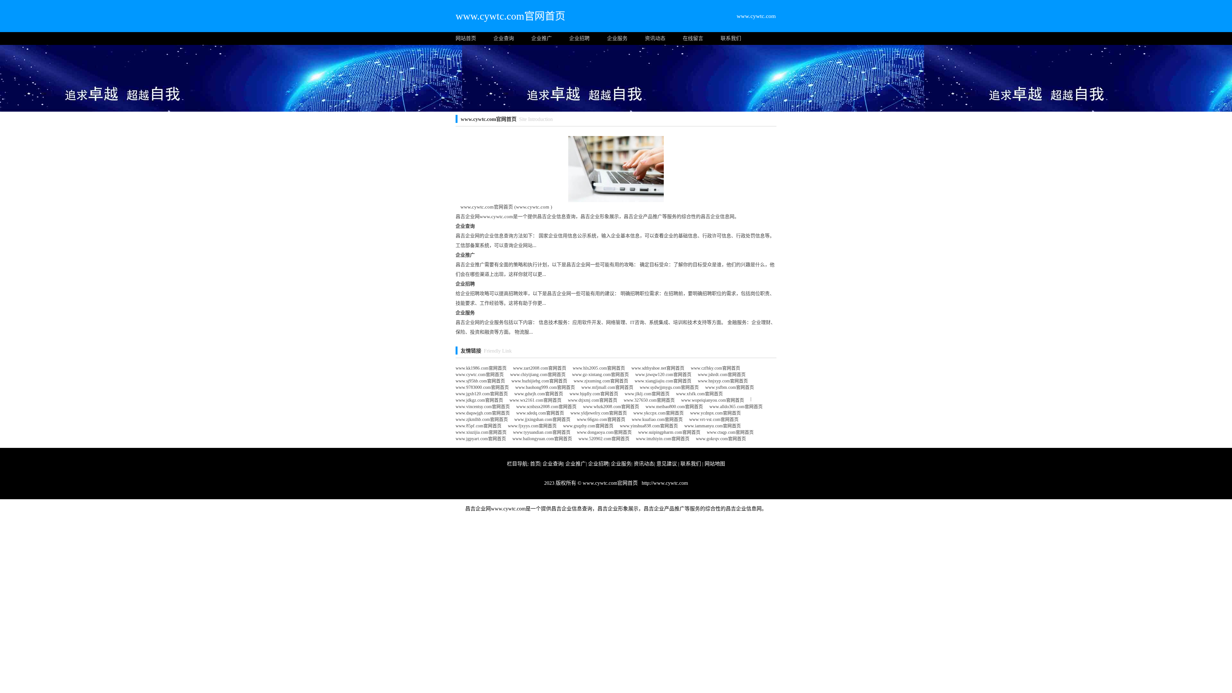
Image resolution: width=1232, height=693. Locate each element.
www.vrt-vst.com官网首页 (714, 419)
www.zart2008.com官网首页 (539, 368)
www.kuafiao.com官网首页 (657, 419)
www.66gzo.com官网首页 (601, 419)
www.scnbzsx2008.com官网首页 (546, 406)
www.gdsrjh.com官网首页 (538, 393)
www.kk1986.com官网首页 (481, 368)
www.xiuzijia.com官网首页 (481, 432)
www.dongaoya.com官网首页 (604, 432)
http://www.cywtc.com (664, 483)
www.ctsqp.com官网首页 (730, 432)
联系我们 (731, 38)
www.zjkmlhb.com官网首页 (482, 419)
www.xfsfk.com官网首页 (699, 393)
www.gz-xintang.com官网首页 (600, 374)
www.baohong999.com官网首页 (545, 387)
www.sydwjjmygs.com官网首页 (669, 387)
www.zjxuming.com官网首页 (601, 381)
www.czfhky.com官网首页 (715, 368)
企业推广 (541, 38)
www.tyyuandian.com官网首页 (541, 432)
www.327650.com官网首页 (649, 400)
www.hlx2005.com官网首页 (599, 368)
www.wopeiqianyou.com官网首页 (712, 400)
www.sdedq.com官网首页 (540, 413)
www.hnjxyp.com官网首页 (723, 381)
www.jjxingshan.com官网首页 (542, 419)
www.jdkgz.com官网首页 (479, 400)
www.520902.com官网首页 (603, 438)
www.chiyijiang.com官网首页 (538, 374)
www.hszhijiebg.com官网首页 (539, 381)
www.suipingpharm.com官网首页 (669, 432)
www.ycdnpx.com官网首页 (715, 413)
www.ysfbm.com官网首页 (729, 387)
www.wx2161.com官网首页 (535, 400)
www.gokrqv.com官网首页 (721, 438)
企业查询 (503, 38)
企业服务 (617, 38)
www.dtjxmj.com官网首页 (592, 400)
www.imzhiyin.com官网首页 (662, 438)
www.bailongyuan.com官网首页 (542, 438)
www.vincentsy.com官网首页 (483, 406)
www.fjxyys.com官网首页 (532, 426)
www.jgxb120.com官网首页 (482, 393)
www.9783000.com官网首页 (482, 387)
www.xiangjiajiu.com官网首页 (663, 381)
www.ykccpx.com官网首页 (658, 413)
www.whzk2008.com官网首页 (611, 406)
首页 (535, 463)
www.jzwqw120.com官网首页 (663, 374)
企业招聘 (579, 38)
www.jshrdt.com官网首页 (722, 374)
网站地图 (715, 463)
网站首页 (466, 38)
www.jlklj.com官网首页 (647, 393)
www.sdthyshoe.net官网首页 (657, 368)
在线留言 (693, 38)
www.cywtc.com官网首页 (480, 374)
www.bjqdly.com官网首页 (593, 393)
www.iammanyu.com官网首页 (712, 426)
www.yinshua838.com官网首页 (649, 426)
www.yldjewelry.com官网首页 (598, 413)
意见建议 (666, 463)
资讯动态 (655, 38)
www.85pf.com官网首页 (478, 426)
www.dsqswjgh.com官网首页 (483, 413)
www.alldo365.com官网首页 (736, 406)
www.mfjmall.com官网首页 (607, 387)
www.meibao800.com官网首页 (674, 406)
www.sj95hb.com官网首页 (480, 381)
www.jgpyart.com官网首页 (481, 438)
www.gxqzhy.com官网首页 (588, 426)
